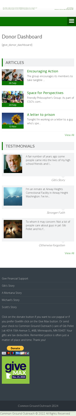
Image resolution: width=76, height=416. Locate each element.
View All (69, 135)
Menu (71, 21)
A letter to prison (41, 114)
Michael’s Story (10, 300)
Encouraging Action (42, 71)
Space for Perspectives (45, 93)
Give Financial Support (15, 278)
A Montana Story (12, 292)
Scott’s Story (9, 307)
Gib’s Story (8, 285)
